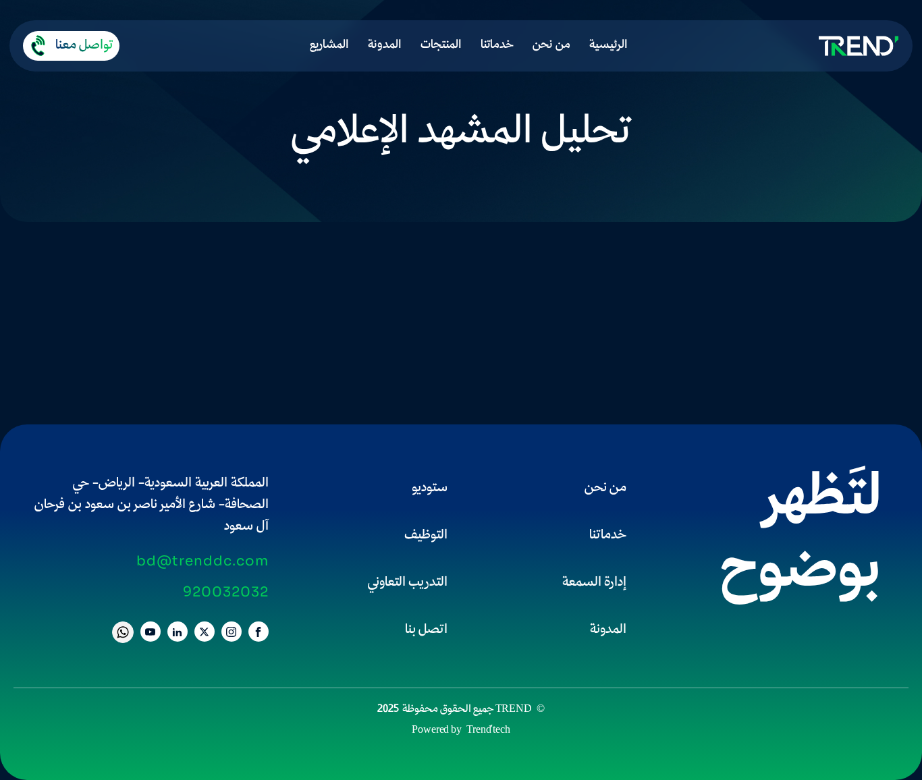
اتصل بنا (426, 630)
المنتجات (441, 45)
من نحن (551, 45)
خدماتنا (497, 45)
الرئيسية (608, 45)
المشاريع (329, 45)
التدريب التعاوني (408, 583)
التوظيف (426, 536)
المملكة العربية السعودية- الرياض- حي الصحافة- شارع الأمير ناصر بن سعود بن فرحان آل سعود (151, 505)
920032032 (226, 592)
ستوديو (430, 488)
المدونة (385, 45)
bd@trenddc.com (202, 561)
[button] (71, 46)
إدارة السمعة (594, 583)
